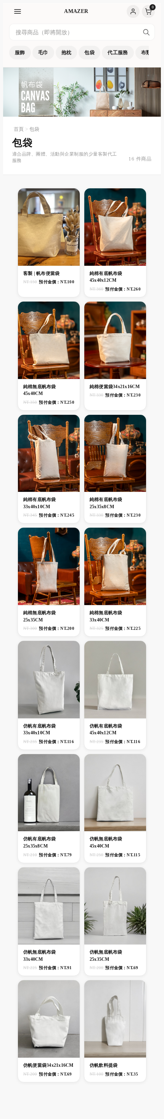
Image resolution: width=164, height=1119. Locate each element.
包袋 (89, 52)
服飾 (20, 52)
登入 (133, 11)
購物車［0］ (148, 11)
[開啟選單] (17, 11)
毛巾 (43, 52)
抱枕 (66, 52)
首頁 (19, 129)
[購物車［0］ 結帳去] (148, 11)
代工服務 (118, 52)
